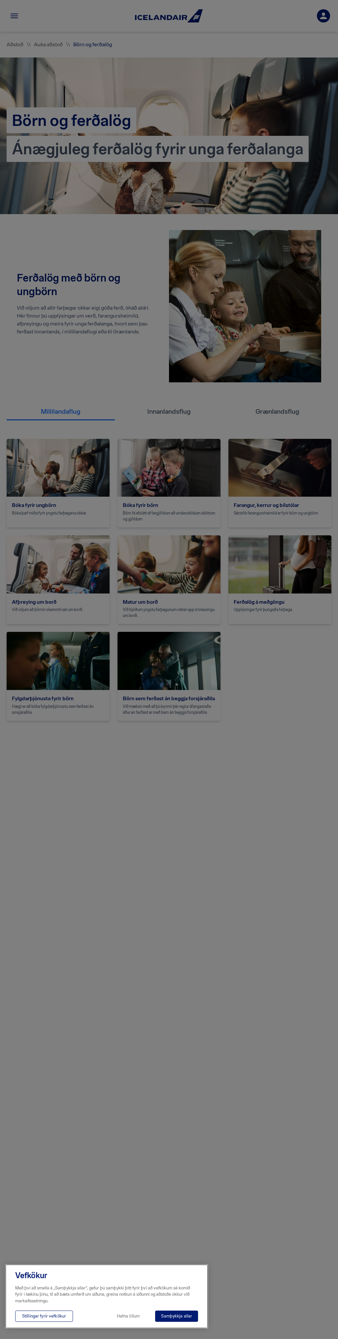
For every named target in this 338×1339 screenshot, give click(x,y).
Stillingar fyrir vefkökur (44, 1316)
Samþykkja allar (176, 1316)
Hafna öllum (128, 1316)
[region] (106, 1296)
